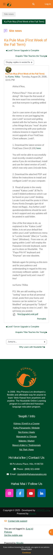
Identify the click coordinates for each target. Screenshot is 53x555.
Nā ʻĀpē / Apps (26, 449)
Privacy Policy (26, 549)
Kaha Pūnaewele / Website (26, 428)
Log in (48, 4)
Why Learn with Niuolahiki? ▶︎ (32, 347)
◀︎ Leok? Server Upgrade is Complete (22, 50)
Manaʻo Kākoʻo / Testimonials (26, 445)
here (38, 148)
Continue (26, 552)
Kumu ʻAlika (14, 77)
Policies (8, 532)
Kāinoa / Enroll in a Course (27, 423)
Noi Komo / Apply (26, 432)
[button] (33, 4)
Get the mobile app (13, 535)
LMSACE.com (42, 510)
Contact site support (17, 521)
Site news (9, 14)
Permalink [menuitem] (41, 319)
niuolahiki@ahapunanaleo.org (31, 474)
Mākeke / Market (26, 441)
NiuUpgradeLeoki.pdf (27, 314)
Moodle (32, 513)
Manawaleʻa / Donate (26, 436)
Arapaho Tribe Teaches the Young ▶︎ (31, 56)
